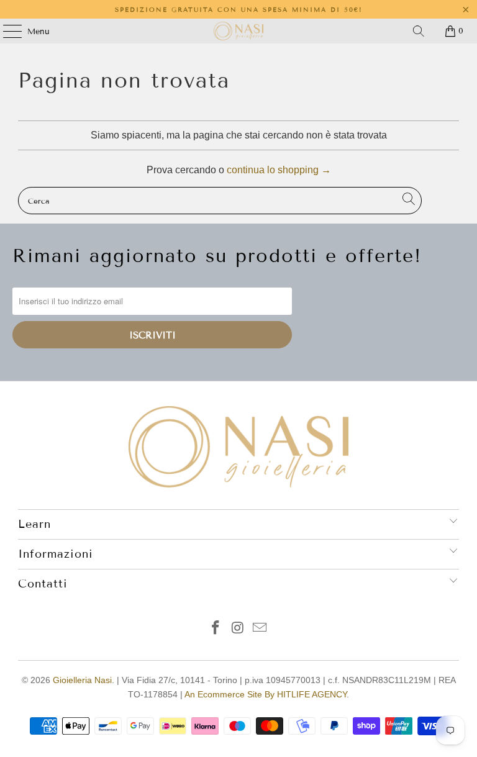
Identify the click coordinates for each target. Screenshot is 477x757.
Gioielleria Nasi (82, 680)
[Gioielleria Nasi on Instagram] (238, 628)
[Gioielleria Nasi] (238, 31)
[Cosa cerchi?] (418, 31)
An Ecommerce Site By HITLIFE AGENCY (265, 694)
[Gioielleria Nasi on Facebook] (215, 628)
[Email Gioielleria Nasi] (260, 628)
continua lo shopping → (279, 170)
